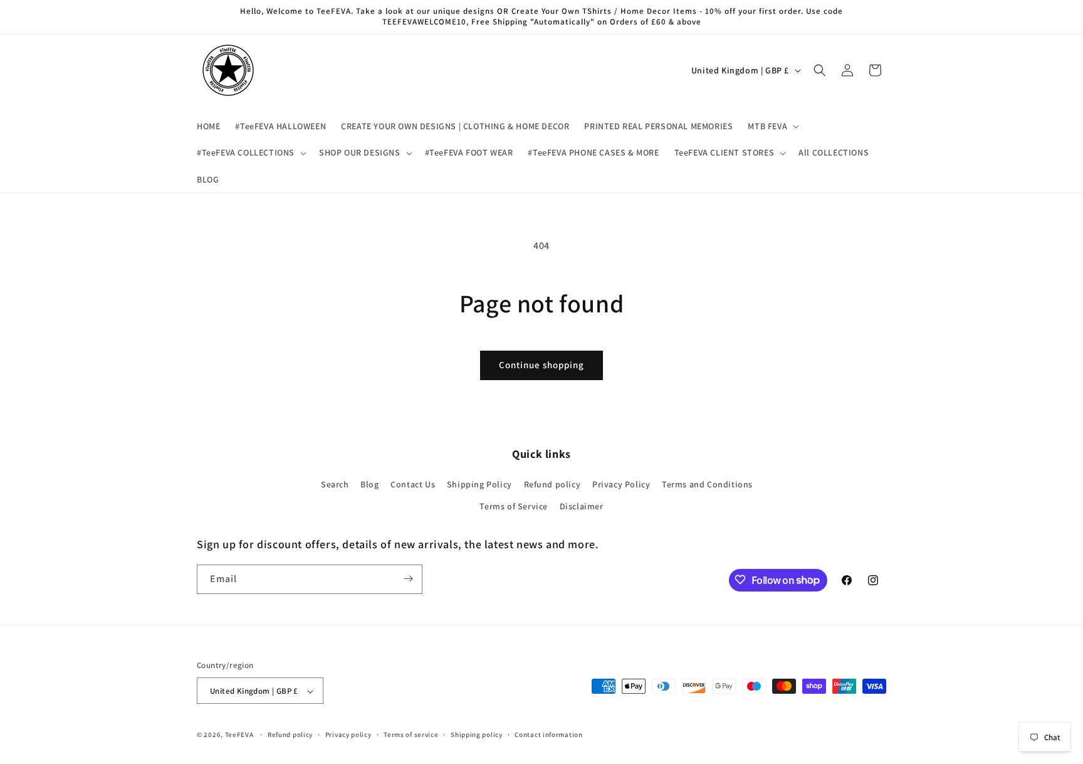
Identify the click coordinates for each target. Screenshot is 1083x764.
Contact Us (412, 484)
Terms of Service (513, 506)
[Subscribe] (408, 578)
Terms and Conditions (707, 484)
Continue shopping (541, 365)
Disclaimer (582, 506)
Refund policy (552, 484)
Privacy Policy (621, 484)
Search (335, 484)
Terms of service (411, 734)
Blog (369, 484)
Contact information (548, 734)
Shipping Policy (479, 484)
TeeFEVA (239, 735)
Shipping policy (477, 734)
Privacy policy (348, 734)
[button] (772, 126)
